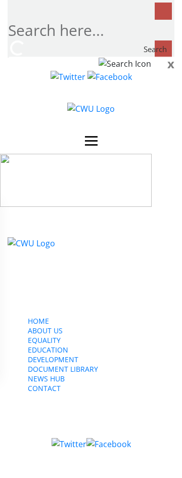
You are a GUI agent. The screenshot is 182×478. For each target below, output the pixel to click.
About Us (45, 330)
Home (38, 321)
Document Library (63, 369)
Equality (44, 340)
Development (53, 359)
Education (48, 350)
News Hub (46, 378)
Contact (44, 388)
